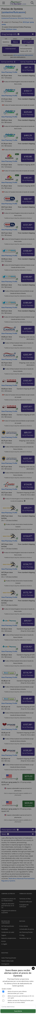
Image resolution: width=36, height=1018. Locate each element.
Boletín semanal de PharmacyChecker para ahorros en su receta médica (20, 1001)
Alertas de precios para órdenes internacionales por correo (17, 992)
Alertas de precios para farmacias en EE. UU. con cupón (21, 997)
